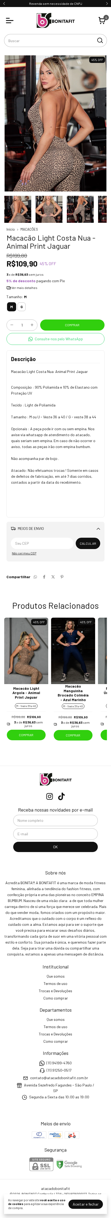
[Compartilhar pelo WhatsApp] (35, 576)
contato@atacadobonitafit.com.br (59, 1077)
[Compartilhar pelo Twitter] (53, 576)
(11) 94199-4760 (59, 1063)
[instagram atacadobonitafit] (50, 796)
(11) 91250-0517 (59, 1070)
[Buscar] (99, 40)
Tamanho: (16, 296)
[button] (55, 339)
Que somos (56, 976)
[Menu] (11, 20)
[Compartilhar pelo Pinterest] (62, 576)
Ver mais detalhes (24, 288)
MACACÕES (29, 229)
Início (10, 229)
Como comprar (55, 998)
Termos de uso (55, 983)
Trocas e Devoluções (55, 990)
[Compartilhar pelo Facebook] (44, 576)
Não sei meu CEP (24, 553)
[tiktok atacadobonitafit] (61, 796)
